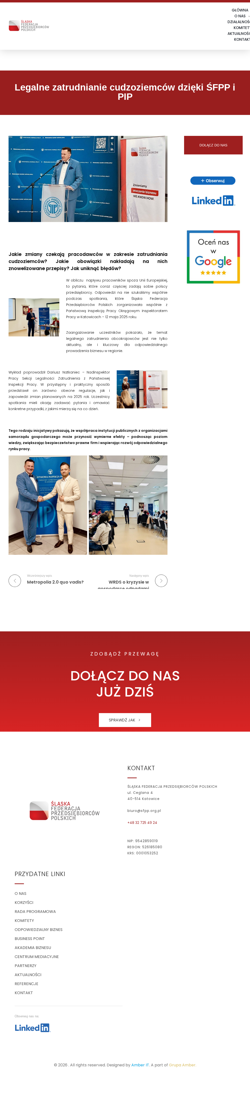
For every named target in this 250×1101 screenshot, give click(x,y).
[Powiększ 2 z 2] (161, 461)
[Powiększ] (53, 304)
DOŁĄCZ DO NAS (213, 145)
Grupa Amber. (182, 1065)
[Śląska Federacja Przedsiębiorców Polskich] (29, 24)
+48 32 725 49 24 (142, 822)
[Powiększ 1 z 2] (80, 461)
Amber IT (140, 1065)
